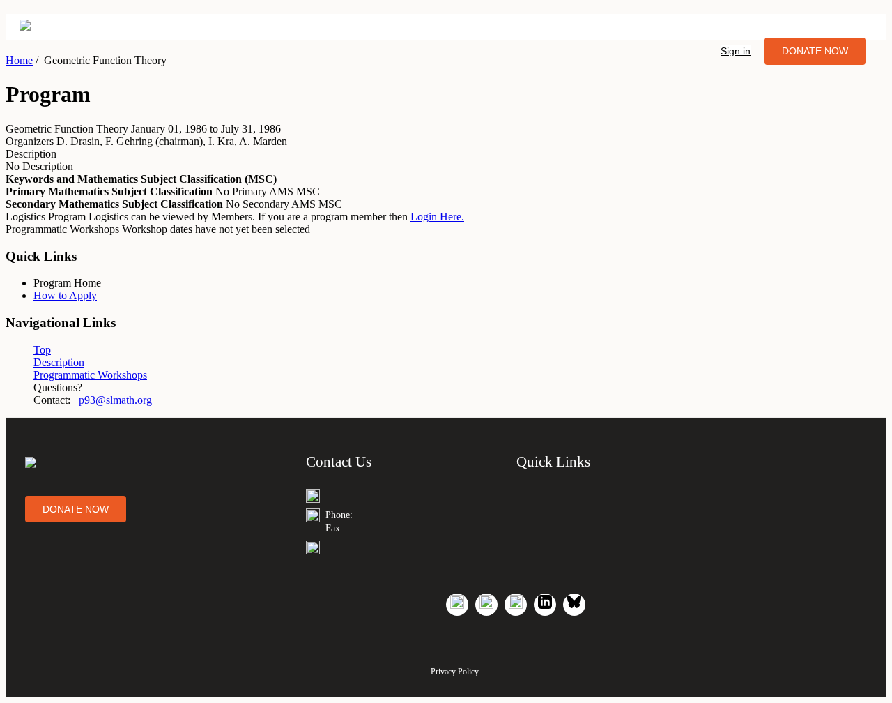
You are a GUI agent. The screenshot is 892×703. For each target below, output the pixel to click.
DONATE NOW (815, 50)
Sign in (736, 50)
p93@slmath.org (115, 400)
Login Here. (437, 216)
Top (42, 350)
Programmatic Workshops (90, 375)
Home (19, 60)
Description (58, 362)
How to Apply (65, 295)
